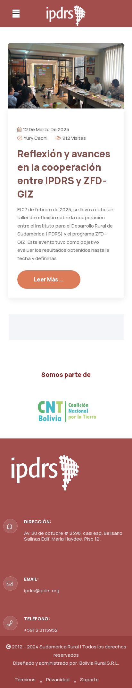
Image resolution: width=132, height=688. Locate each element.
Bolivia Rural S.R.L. (99, 663)
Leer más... (49, 279)
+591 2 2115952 (41, 630)
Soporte (89, 679)
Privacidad (58, 679)
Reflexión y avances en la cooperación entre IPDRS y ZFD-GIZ (64, 173)
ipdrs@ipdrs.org (41, 590)
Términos (25, 679)
